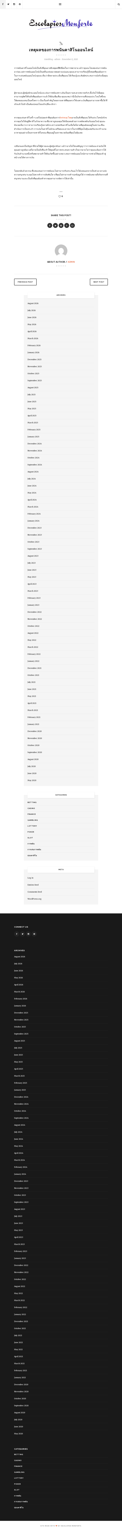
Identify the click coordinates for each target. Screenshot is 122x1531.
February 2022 (34, 654)
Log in (30, 878)
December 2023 (35, 528)
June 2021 (32, 689)
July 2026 (32, 310)
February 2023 (34, 598)
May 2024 (32, 493)
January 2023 (33, 605)
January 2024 (33, 521)
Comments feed (35, 892)
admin (71, 262)
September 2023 (35, 549)
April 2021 (32, 703)
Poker (31, 832)
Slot (30, 838)
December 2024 (35, 444)
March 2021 (33, 710)
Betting (32, 802)
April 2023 (32, 584)
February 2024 (34, 514)
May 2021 (32, 696)
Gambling (48, 59)
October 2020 (33, 745)
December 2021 (34, 668)
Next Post (98, 282)
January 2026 (33, 352)
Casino (31, 808)
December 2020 (35, 731)
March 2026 (33, 338)
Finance (32, 814)
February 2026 (34, 345)
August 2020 (33, 759)
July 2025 (32, 394)
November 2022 (35, 619)
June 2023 (32, 570)
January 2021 (33, 724)
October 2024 (33, 458)
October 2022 (33, 626)
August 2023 (33, 556)
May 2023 (32, 577)
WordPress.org (35, 899)
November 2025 (35, 366)
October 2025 (33, 373)
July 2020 (32, 766)
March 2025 (33, 422)
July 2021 (31, 682)
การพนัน (31, 844)
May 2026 (32, 324)
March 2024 (33, 507)
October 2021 (33, 675)
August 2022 (33, 633)
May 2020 (32, 780)
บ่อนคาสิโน (32, 856)
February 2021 (34, 717)
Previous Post (25, 282)
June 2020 (32, 773)
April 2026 (32, 331)
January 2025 (33, 437)
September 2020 (35, 752)
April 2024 (32, 500)
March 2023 (33, 591)
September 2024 (35, 465)
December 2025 (35, 359)
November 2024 (35, 451)
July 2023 (32, 563)
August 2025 (33, 387)
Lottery (32, 826)
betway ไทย (66, 117)
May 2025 (32, 408)
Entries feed (33, 885)
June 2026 (32, 317)
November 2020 (35, 738)
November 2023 (35, 535)
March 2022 (33, 647)
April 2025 (32, 415)
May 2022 (32, 640)
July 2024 (32, 479)
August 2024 (33, 472)
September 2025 (35, 380)
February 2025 (34, 429)
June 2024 (32, 486)
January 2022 (33, 661)
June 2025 (32, 401)
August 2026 (33, 303)
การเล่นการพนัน (34, 850)
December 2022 (35, 612)
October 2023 (33, 542)
